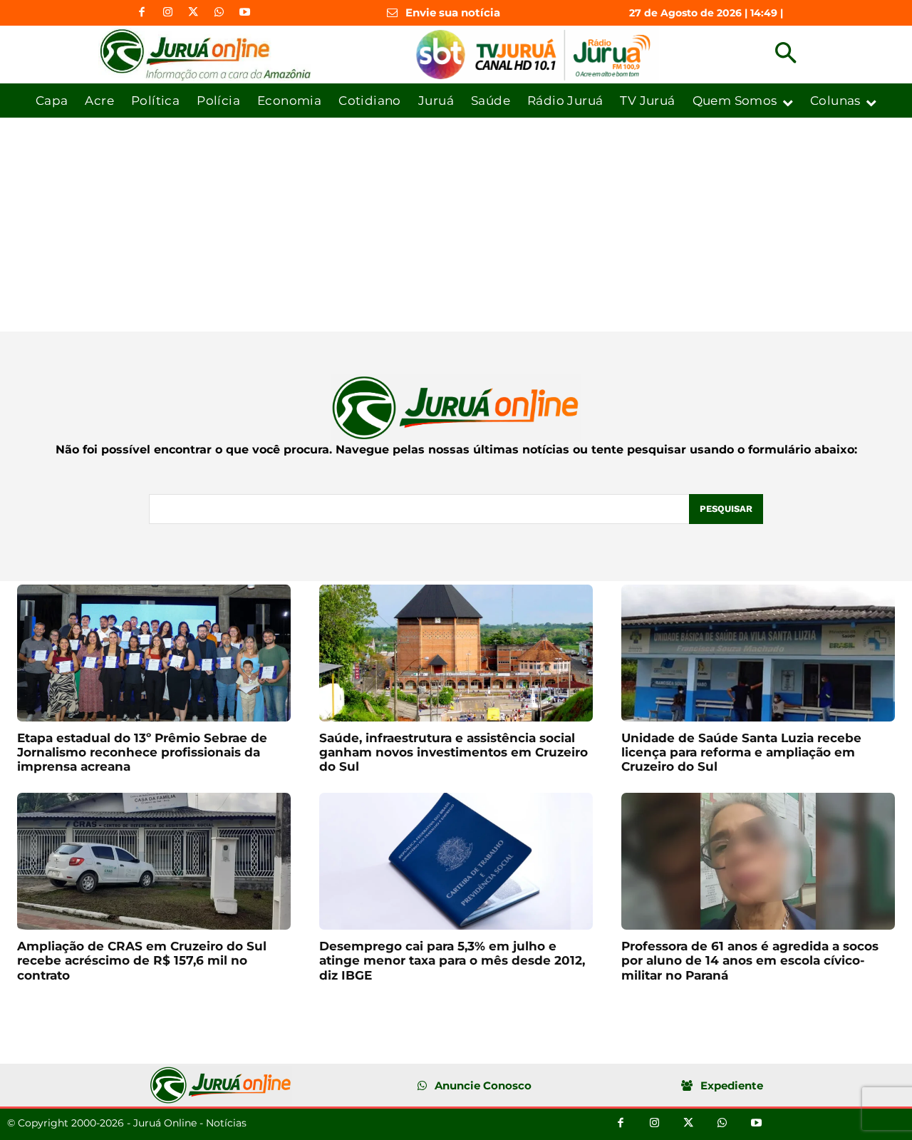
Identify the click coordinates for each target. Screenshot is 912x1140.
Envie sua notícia (452, 12)
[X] (193, 13)
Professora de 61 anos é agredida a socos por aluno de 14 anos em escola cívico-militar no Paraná (750, 960)
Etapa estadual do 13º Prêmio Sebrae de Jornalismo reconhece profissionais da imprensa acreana (142, 752)
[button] (785, 54)
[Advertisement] (456, 224)
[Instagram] (167, 13)
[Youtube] (244, 13)
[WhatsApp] (219, 13)
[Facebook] (142, 13)
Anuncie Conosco (483, 1085)
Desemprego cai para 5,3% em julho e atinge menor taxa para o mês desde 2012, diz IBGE (452, 960)
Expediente (731, 1085)
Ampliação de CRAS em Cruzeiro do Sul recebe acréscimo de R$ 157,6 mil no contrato (141, 960)
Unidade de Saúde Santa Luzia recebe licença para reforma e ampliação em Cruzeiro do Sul (741, 752)
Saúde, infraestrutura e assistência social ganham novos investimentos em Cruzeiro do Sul (453, 752)
